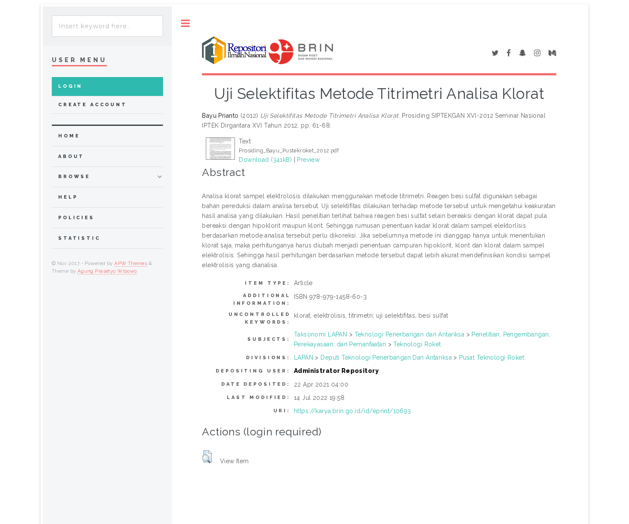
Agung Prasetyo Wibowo (107, 271)
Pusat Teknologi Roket (491, 357)
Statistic (79, 238)
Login (70, 86)
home (69, 136)
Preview (308, 159)
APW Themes (130, 263)
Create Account (92, 104)
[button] (207, 456)
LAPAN (303, 357)
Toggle (185, 23)
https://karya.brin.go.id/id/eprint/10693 (352, 411)
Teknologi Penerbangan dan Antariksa (410, 334)
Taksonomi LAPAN (320, 334)
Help (67, 197)
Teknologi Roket (417, 344)
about (71, 156)
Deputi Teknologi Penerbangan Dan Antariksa (386, 357)
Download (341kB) (265, 159)
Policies (76, 217)
